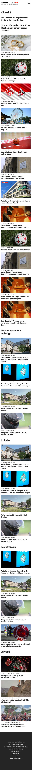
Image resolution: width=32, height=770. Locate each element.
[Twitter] (16, 736)
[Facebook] (11, 736)
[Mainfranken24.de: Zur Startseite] (9, 3)
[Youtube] (21, 736)
